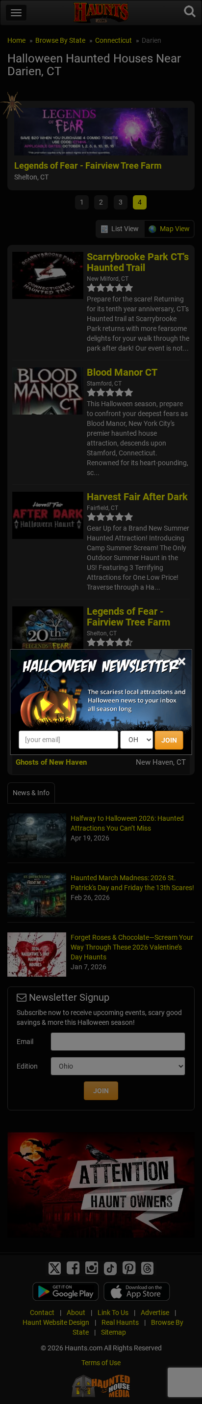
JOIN (169, 740)
